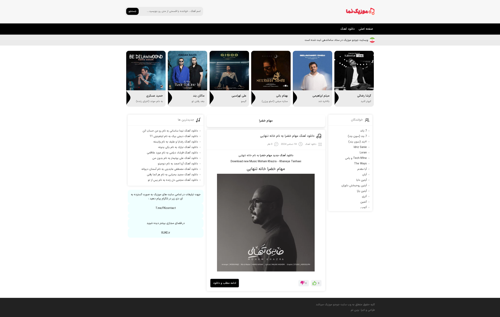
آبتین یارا (362, 191)
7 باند (363, 131)
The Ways (360, 164)
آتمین (363, 202)
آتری (364, 196)
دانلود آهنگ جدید (283, 155)
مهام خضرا (266, 120)
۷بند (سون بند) (357, 142)
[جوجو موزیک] (360, 11)
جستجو (132, 11)
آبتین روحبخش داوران (354, 186)
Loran (363, 153)
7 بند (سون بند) (357, 136)
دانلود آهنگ (347, 29)
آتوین (363, 207)
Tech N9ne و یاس (356, 158)
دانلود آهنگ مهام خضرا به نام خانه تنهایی (287, 136)
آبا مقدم (362, 169)
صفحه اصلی (366, 29)
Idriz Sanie (360, 147)
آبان (364, 175)
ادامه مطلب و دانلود (224, 283)
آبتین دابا (361, 180)
